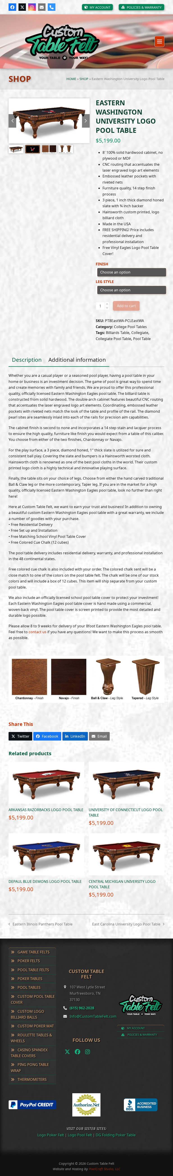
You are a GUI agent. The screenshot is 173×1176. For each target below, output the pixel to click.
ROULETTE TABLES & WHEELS (31, 1038)
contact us (37, 631)
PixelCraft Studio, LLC (104, 1169)
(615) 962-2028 (82, 1008)
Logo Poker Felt (50, 1134)
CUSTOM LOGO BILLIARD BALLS (27, 1014)
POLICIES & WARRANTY (142, 1035)
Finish (102, 264)
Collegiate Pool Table (113, 338)
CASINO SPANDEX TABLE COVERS (29, 1052)
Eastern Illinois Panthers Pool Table (41, 924)
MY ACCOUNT (135, 1028)
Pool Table (142, 338)
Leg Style (105, 281)
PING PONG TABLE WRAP (30, 1067)
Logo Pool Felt (80, 1134)
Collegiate (139, 332)
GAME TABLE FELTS (33, 952)
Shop (84, 79)
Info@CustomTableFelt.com (93, 1016)
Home (71, 79)
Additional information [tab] (77, 359)
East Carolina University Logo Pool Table (126, 924)
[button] (159, 41)
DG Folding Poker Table (116, 1134)
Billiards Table (117, 332)
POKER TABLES (29, 978)
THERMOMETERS (32, 1079)
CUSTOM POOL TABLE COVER (33, 999)
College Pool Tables (130, 326)
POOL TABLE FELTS (33, 969)
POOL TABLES (29, 987)
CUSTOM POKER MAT (35, 1026)
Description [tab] (27, 359)
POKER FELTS (28, 960)
